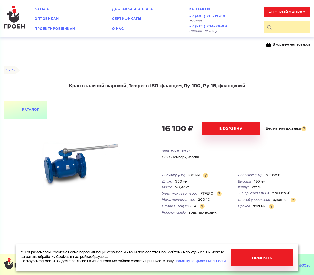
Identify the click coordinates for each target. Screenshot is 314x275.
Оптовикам (47, 19)
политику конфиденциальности (200, 261)
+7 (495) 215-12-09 (207, 16)
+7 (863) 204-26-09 (208, 26)
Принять (262, 258)
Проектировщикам (55, 29)
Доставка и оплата (132, 9)
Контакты (199, 9)
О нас (118, 29)
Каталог (43, 9)
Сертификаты (127, 19)
